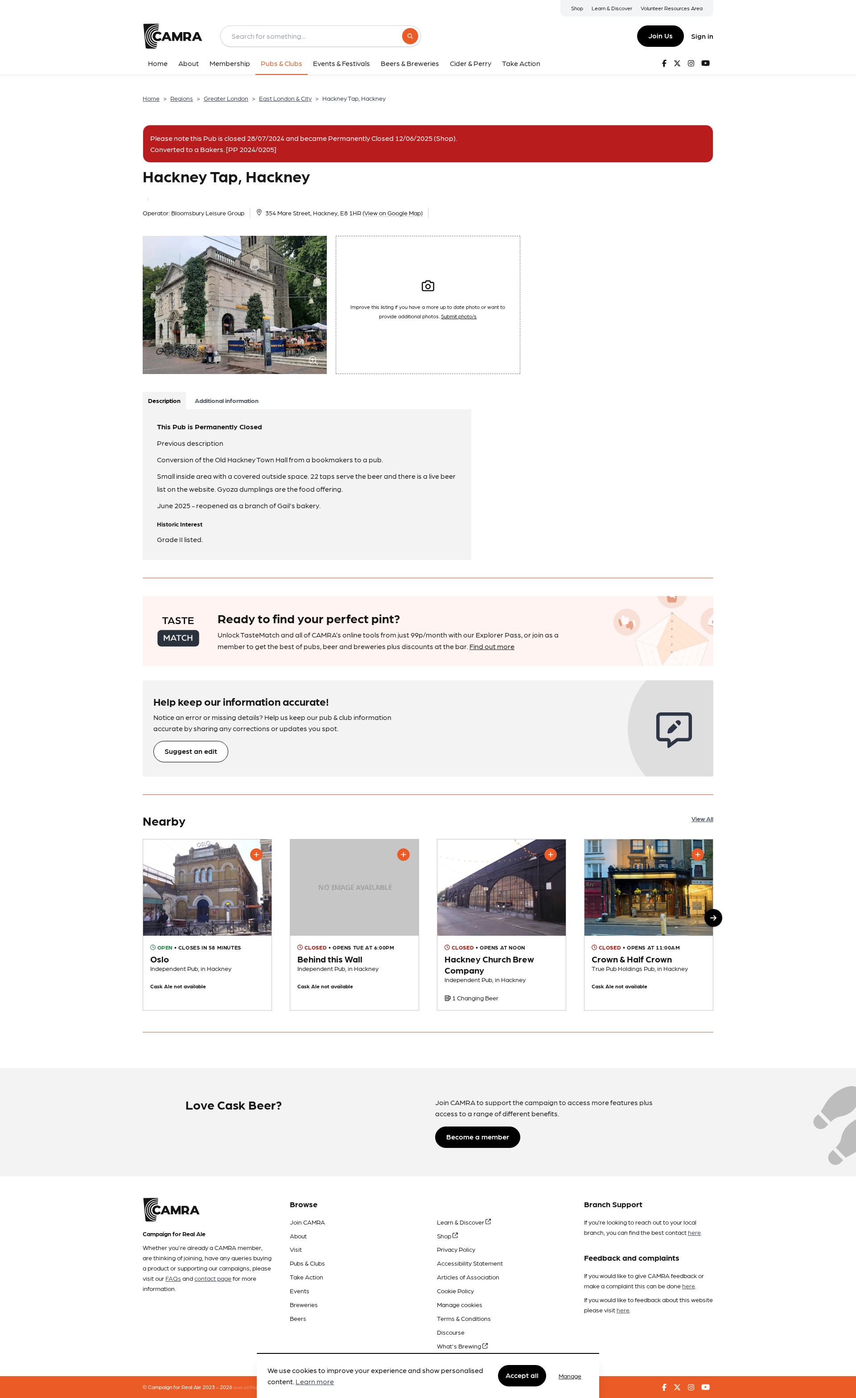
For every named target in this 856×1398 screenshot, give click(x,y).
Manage (570, 1375)
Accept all (522, 1375)
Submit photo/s (459, 316)
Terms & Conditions (464, 1318)
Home (151, 98)
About (298, 1235)
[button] (713, 918)
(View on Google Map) (392, 212)
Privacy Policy (456, 1249)
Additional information (227, 400)
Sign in (702, 36)
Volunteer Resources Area (672, 8)
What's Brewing (459, 1345)
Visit (296, 1249)
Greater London (226, 98)
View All (702, 818)
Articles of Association (468, 1276)
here (694, 1232)
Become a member (477, 1136)
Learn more (315, 1381)
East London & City (285, 98)
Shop (577, 8)
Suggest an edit (191, 751)
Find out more (491, 646)
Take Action (306, 1276)
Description (164, 400)
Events (299, 1290)
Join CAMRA (307, 1221)
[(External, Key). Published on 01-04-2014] (207, 925)
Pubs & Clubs (307, 1262)
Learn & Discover (612, 8)
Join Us (660, 35)
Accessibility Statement (470, 1262)
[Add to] (256, 854)
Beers (298, 1318)
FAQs (173, 1278)
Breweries (304, 1304)
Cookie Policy (455, 1290)
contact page (212, 1278)
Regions (181, 98)
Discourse (451, 1332)
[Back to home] (172, 36)
